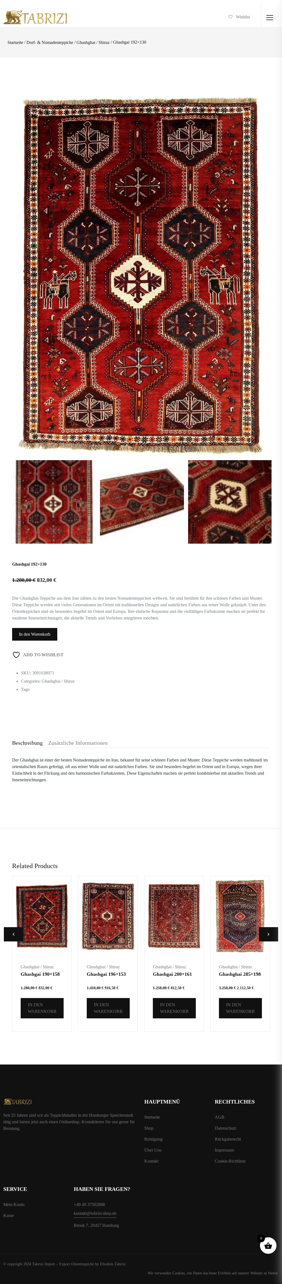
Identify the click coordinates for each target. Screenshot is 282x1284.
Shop (148, 1128)
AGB (219, 1117)
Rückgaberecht (228, 1139)
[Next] (262, 246)
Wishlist (243, 17)
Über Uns (152, 1150)
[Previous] (24, 246)
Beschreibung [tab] (27, 743)
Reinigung (153, 1139)
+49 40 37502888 (89, 1204)
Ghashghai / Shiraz (93, 42)
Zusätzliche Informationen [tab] (78, 743)
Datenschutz (225, 1128)
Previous (13, 934)
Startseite (15, 42)
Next (268, 934)
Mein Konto (14, 1204)
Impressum (224, 1150)
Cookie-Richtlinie (230, 1161)
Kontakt (151, 1161)
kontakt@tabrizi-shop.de (95, 1213)
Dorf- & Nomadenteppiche (49, 42)
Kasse (8, 1215)
